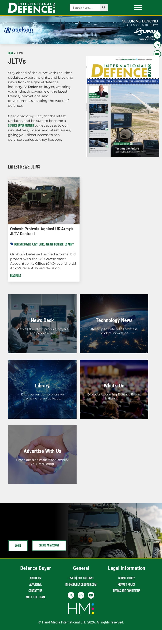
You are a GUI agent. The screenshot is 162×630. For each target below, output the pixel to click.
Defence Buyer (22, 245)
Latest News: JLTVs (24, 167)
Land (41, 245)
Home (10, 53)
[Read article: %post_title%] (43, 200)
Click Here (42, 328)
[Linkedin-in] (157, 44)
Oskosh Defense (54, 245)
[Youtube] (157, 54)
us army (69, 245)
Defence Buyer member (21, 126)
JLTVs (35, 245)
